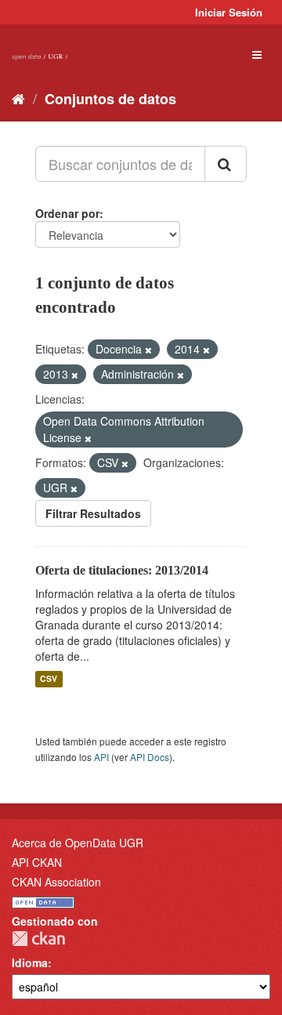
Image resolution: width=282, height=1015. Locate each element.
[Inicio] (18, 98)
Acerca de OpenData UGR (77, 842)
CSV (48, 679)
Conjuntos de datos (110, 99)
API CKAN (37, 862)
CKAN (38, 938)
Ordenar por (67, 213)
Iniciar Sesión (228, 12)
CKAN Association (56, 882)
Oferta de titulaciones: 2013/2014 (121, 570)
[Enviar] (225, 164)
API (101, 756)
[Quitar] (148, 349)
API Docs (149, 756)
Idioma (30, 962)
